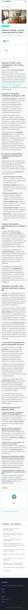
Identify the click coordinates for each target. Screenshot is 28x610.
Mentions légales (5, 599)
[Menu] (25, 1)
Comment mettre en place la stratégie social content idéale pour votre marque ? (14, 550)
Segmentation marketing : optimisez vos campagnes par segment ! (11, 529)
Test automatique (6, 570)
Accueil (3, 6)
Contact (3, 601)
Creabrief (5, 1)
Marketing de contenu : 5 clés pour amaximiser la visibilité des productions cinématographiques (13, 563)
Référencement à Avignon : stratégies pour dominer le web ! (14, 554)
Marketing (8, 6)
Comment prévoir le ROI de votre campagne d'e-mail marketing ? (13, 559)
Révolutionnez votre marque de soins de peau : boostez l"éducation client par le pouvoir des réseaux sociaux (13, 535)
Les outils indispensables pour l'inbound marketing (14, 567)
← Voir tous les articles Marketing (10, 511)
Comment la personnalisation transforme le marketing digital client (12, 539)
